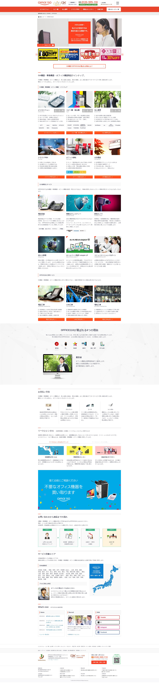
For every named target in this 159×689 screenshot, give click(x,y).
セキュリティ (63, 646)
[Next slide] (122, 54)
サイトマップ (83, 650)
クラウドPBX (57, 646)
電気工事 (83, 646)
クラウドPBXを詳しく (51, 177)
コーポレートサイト (53, 659)
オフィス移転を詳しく (79, 177)
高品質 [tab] (75, 348)
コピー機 (47, 646)
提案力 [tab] (84, 348)
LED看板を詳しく (107, 177)
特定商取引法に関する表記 (56, 650)
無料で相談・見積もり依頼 (99, 662)
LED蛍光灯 (94, 646)
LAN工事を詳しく (79, 319)
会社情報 (104, 2)
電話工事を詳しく (51, 319)
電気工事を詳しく (107, 319)
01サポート (69, 646)
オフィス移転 (88, 646)
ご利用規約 (64, 650)
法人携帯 (51, 646)
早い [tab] (66, 348)
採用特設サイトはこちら (73, 634)
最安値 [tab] (56, 348)
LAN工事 (78, 646)
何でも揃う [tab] (102, 348)
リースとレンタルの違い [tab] (100, 442)
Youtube (103, 617)
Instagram (103, 627)
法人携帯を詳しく (107, 132)
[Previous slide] (37, 54)
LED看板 (99, 646)
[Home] (44, 3)
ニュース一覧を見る (44, 634)
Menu (117, 4)
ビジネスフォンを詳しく (51, 132)
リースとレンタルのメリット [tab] (58, 442)
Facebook (103, 632)
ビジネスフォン (41, 646)
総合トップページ (41, 650)
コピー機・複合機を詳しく (79, 132)
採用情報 (78, 650)
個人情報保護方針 (71, 650)
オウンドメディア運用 (106, 646)
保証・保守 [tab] (93, 348)
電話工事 (74, 646)
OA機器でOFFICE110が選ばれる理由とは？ (79, 66)
